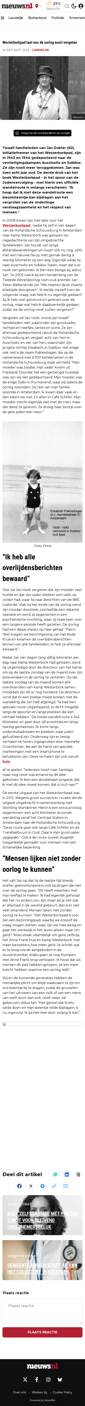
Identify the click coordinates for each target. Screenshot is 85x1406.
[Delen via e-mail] (65, 1186)
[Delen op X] (31, 1186)
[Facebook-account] (36, 1379)
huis (6, 761)
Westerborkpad (16, 225)
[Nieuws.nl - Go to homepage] (42, 1366)
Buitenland (37, 18)
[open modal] (80, 6)
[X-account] (25, 1379)
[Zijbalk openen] (2, 17)
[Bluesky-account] (59, 1379)
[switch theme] (74, 6)
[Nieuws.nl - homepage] (17, 6)
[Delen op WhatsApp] (55, 1174)
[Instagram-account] (48, 1379)
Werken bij (39, 1392)
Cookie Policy (62, 1392)
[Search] (66, 6)
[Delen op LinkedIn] (67, 1174)
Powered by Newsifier (42, 1400)
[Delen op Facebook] (19, 1186)
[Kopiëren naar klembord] (54, 1186)
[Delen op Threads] (78, 1174)
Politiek (57, 18)
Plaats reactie (42, 1332)
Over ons (19, 1392)
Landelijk (15, 18)
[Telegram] (42, 1186)
